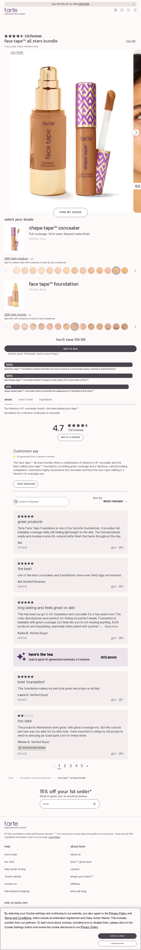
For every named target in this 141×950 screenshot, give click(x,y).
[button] (115, 11)
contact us (10, 884)
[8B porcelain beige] (16, 271)
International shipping (16, 891)
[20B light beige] (58, 327)
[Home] (15, 825)
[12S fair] (33, 271)
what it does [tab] (26, 400)
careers (74, 869)
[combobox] (110, 501)
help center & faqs (15, 869)
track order (10, 854)
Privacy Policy (117, 913)
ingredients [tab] (45, 400)
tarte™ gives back (81, 862)
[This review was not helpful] (120, 548)
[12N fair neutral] (41, 271)
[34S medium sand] (125, 271)
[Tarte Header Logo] (15, 12)
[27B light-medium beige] (108, 271)
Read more (111, 627)
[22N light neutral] (75, 271)
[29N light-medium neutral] (116, 327)
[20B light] (58, 271)
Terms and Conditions (17, 918)
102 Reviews (33, 36)
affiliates (75, 884)
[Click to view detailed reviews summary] (25, 484)
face (11, 778)
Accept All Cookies (117, 936)
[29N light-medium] (116, 271)
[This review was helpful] (113, 548)
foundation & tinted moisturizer (35, 778)
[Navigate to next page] (87, 766)
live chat (9, 862)
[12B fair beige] (25, 271)
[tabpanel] (70, 409)
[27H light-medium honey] (91, 271)
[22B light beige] (83, 271)
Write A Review (70, 437)
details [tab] (8, 400)
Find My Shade (70, 212)
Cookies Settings (117, 943)
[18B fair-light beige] (50, 327)
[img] (6, 36)
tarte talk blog (78, 891)
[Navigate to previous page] (53, 766)
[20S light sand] (66, 271)
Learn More (54, 837)
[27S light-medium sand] (100, 271)
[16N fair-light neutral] (50, 271)
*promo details (12, 877)
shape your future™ (82, 877)
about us (75, 854)
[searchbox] (43, 501)
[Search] (128, 11)
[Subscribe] (94, 804)
